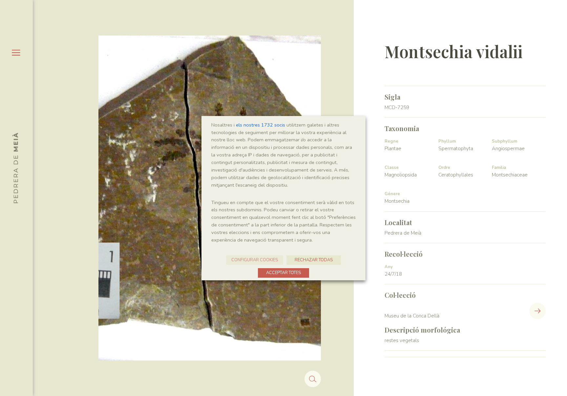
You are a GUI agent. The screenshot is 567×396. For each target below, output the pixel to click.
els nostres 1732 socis (260, 125)
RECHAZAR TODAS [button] (314, 260)
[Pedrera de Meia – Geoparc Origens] (15, 167)
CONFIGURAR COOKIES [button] (254, 260)
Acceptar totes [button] (283, 273)
